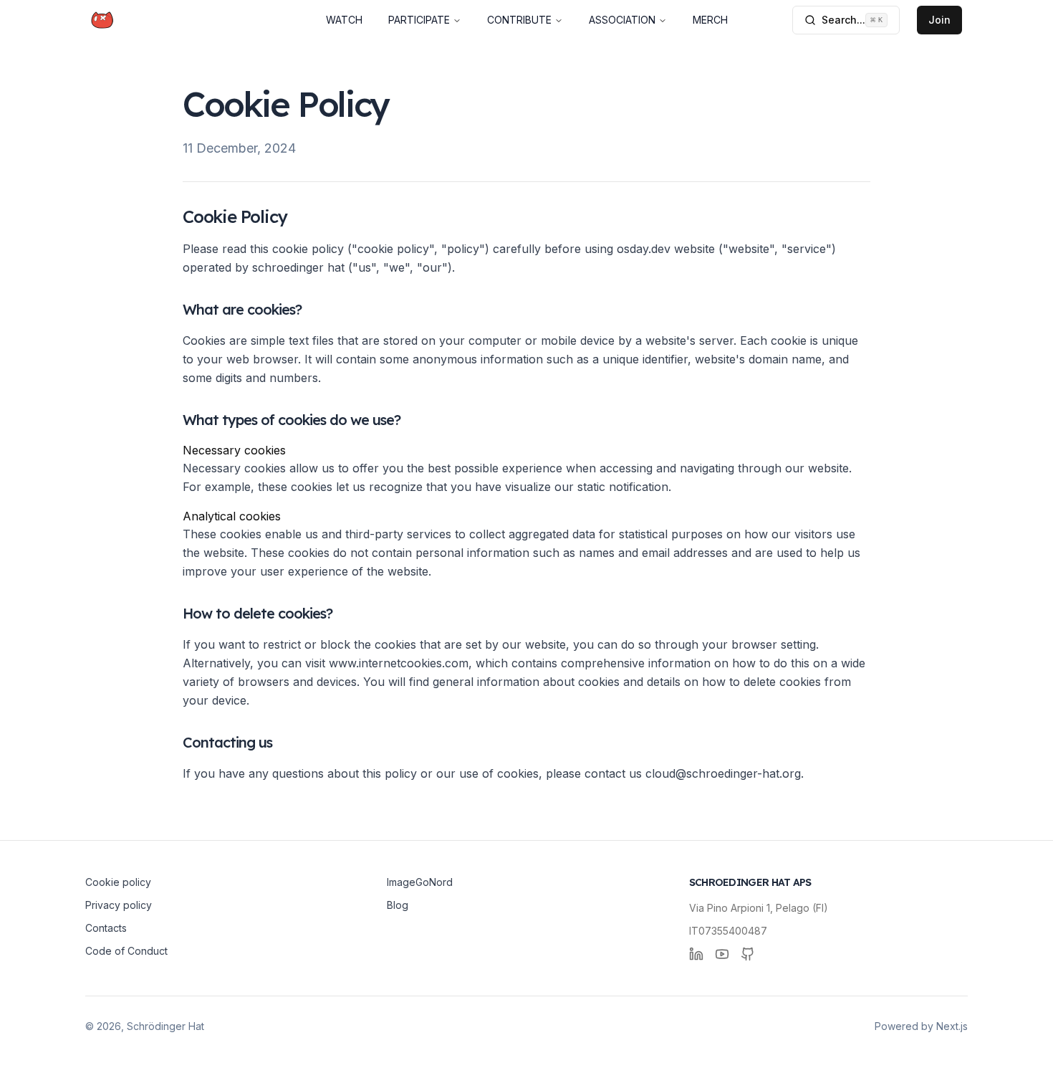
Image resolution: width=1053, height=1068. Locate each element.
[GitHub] (748, 954)
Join (939, 20)
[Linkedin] (696, 954)
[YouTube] (722, 954)
